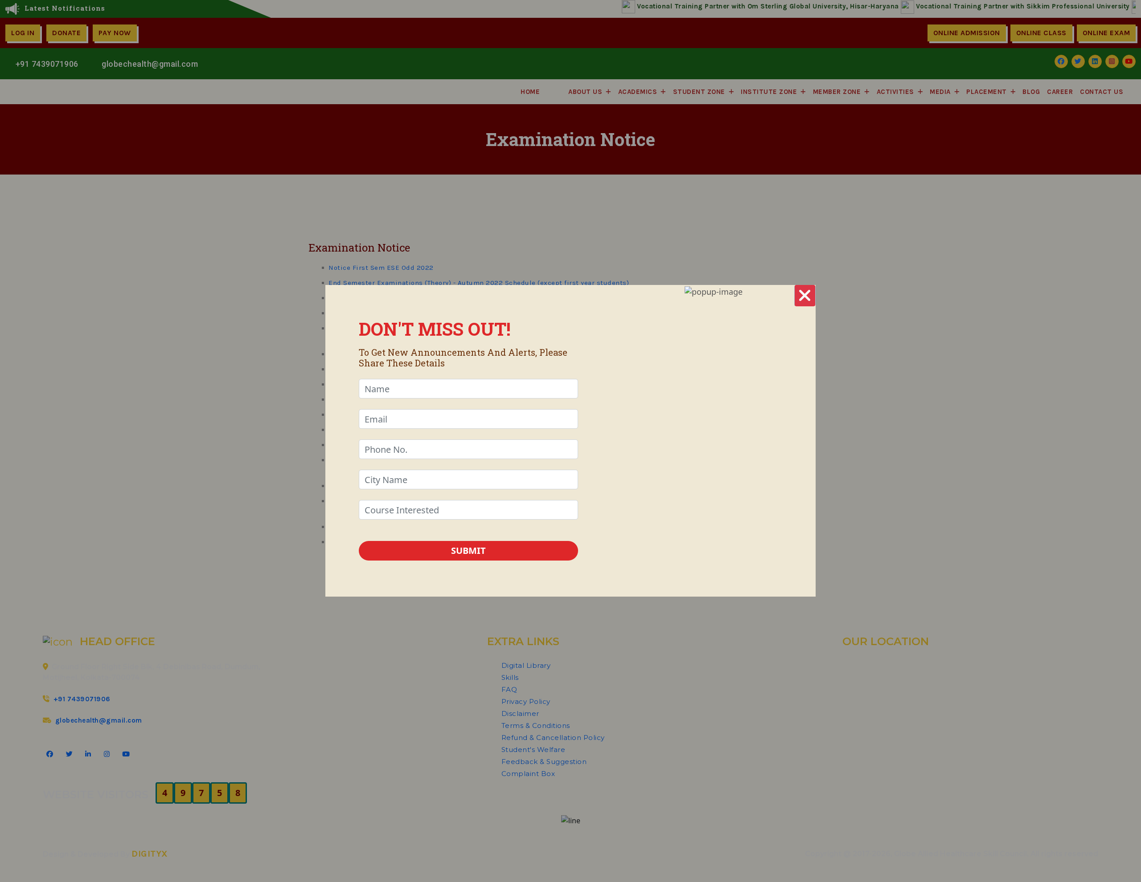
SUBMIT (468, 551)
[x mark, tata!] (805, 295)
